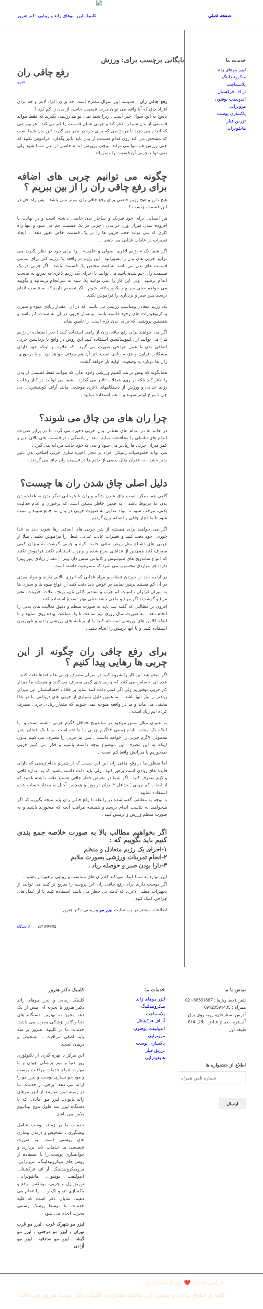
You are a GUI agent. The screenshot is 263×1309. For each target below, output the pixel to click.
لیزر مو (106, 909)
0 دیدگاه (23, 926)
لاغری (21, 81)
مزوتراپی (237, 106)
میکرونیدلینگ (234, 76)
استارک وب (154, 1282)
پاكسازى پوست (231, 113)
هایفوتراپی (236, 128)
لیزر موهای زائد (231, 69)
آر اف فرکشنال (231, 91)
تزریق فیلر (236, 120)
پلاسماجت (236, 84)
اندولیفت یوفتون (230, 98)
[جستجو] (240, 15)
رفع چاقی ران (43, 71)
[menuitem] (220, 15)
